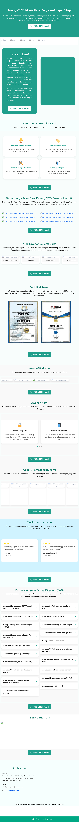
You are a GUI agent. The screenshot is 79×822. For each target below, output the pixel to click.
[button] (37, 446)
